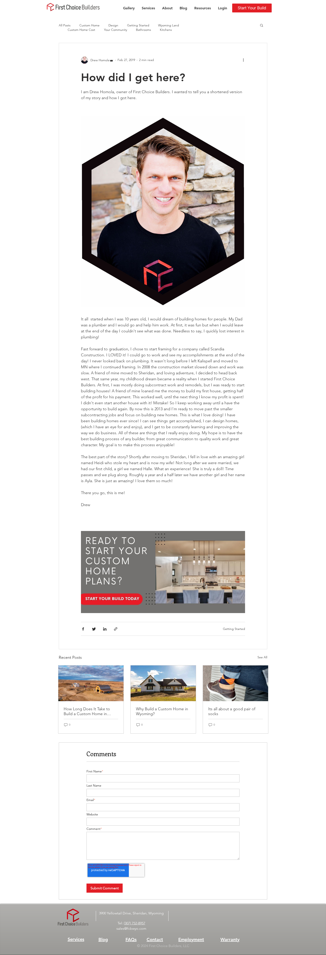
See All (262, 657)
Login (222, 8)
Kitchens (166, 30)
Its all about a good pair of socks (231, 711)
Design (113, 25)
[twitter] (94, 629)
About (167, 8)
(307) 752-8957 (134, 923)
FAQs (131, 939)
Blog (183, 8)
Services (148, 8)
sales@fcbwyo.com (131, 928)
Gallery (129, 8)
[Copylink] (116, 629)
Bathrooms (143, 30)
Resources (202, 8)
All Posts (65, 25)
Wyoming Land (168, 25)
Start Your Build (252, 8)
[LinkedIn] (105, 629)
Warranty (230, 939)
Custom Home (89, 25)
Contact (155, 939)
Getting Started (138, 25)
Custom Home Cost (81, 30)
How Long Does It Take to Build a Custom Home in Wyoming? (87, 711)
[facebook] (83, 629)
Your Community (115, 30)
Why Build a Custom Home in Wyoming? (162, 711)
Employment (191, 939)
